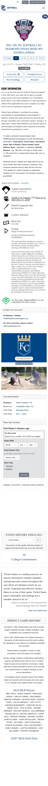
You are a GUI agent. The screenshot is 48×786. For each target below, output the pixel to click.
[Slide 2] (20, 386)
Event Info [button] (12, 74)
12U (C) (23, 58)
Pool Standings (13, 79)
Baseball (9, 466)
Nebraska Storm (22, 410)
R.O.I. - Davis (21, 414)
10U (16, 58)
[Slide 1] (16, 386)
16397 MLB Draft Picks (24, 738)
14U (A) (32, 58)
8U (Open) (7, 58)
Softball (9, 469)
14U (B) (41, 58)
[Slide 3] (24, 386)
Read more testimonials (38, 611)
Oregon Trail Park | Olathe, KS (30, 64)
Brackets (35, 79)
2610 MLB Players (24, 690)
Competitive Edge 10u (24, 406)
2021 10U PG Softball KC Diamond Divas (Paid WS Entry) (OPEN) (24, 48)
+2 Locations (24, 68)
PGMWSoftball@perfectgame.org (15, 319)
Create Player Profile (37, 2)
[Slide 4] (28, 386)
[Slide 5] (32, 386)
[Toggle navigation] (43, 8)
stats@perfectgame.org (12, 326)
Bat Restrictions (17, 208)
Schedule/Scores (34, 74)
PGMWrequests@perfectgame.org (16, 139)
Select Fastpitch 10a (24, 403)
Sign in (25, 2)
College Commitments (24, 559)
